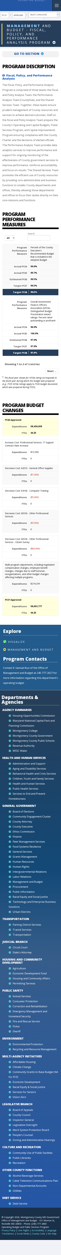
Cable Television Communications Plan (35, 1180)
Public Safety (12, 990)
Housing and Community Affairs (31, 978)
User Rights (23, 1230)
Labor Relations (22, 876)
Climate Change (22, 1067)
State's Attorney (22, 952)
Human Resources (23, 861)
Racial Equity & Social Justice (29, 1087)
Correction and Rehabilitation (30, 1006)
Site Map (52, 1233)
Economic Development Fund (30, 973)
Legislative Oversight (25, 1125)
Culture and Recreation (21, 1147)
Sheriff (16, 1031)
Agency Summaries (17, 710)
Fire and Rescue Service (26, 1021)
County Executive (23, 826)
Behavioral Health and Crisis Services (34, 773)
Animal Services (22, 996)
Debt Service (11, 1198)
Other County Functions (22, 1170)
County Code (38, 1233)
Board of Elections (23, 811)
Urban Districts (21, 912)
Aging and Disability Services (29, 768)
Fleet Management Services (29, 841)
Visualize (16, 642)
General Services (22, 851)
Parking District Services (27, 924)
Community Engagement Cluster (32, 816)
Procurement (20, 886)
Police (16, 1026)
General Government (19, 806)
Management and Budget (31, 649)
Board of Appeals (23, 1110)
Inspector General (23, 1120)
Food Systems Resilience (27, 846)
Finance (17, 836)
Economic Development (26, 1082)
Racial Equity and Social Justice (30, 897)
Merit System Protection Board (31, 1130)
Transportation (15, 919)
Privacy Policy (8, 1230)
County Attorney (22, 821)
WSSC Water (20, 750)
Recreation (19, 1163)
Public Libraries (22, 1158)
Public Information (24, 891)
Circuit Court (20, 947)
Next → (52, 371)
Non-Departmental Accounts (29, 1185)
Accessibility (38, 1230)
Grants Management (25, 856)
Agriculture (19, 968)
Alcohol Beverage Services (28, 1175)
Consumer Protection (25, 1001)
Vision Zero (19, 1097)
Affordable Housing (24, 1062)
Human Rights (21, 866)
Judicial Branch (15, 942)
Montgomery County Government (33, 735)
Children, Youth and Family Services (33, 778)
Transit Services (22, 929)
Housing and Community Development (22, 961)
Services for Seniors (24, 1092)
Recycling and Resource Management (34, 1049)
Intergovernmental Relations (30, 871)
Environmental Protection (28, 1044)
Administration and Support (29, 763)
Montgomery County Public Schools (34, 740)
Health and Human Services (24, 758)
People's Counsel (23, 1135)
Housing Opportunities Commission (34, 715)
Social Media (23, 1233)
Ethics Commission (24, 831)
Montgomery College (25, 730)
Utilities (17, 1190)
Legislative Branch (17, 1104)
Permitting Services (24, 983)
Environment (13, 1038)
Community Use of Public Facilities (33, 1153)
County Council (21, 1115)
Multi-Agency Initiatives (22, 1056)
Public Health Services (25, 788)
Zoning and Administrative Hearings (34, 1140)
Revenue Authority (24, 745)
